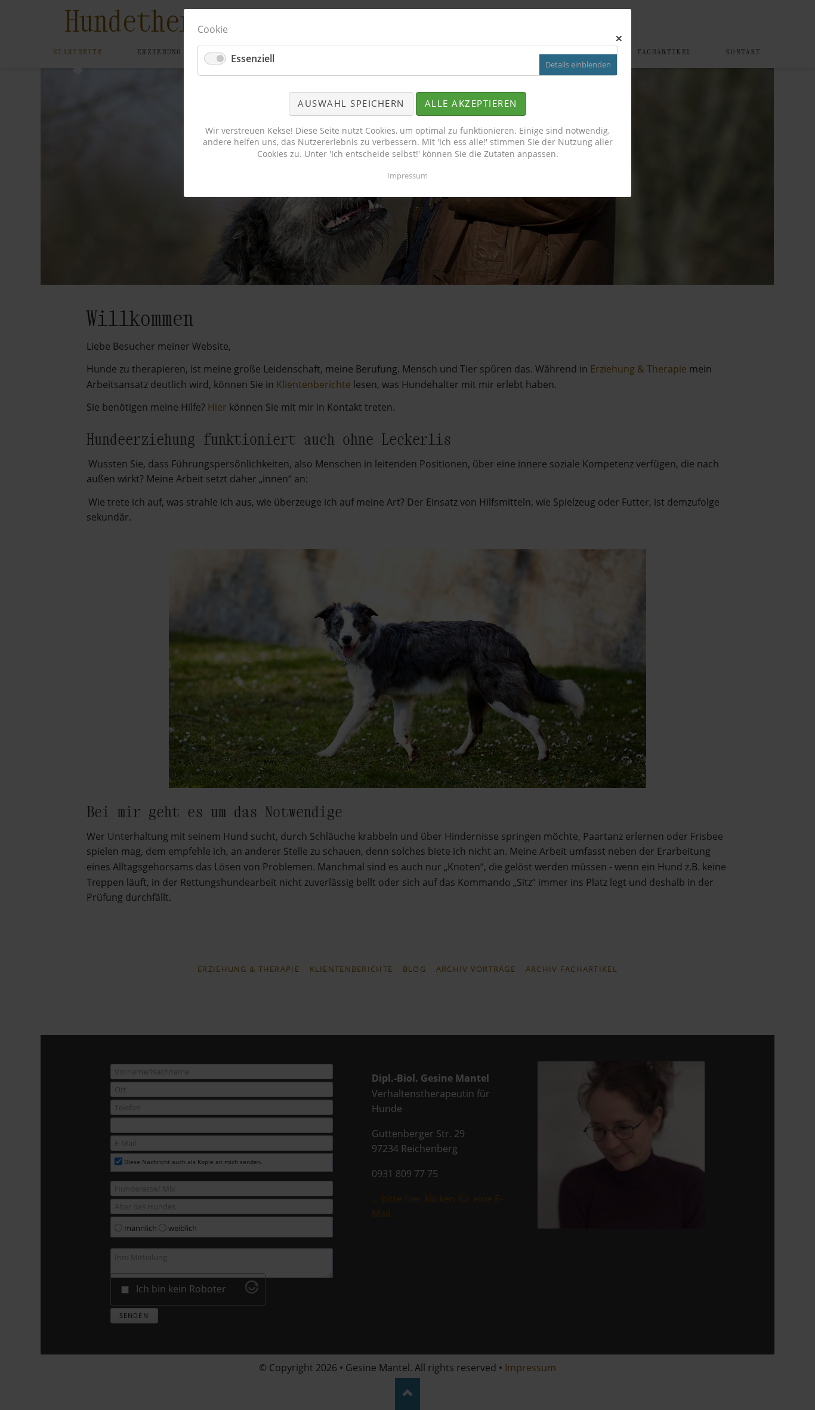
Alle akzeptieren (471, 103)
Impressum (407, 175)
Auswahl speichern (351, 103)
